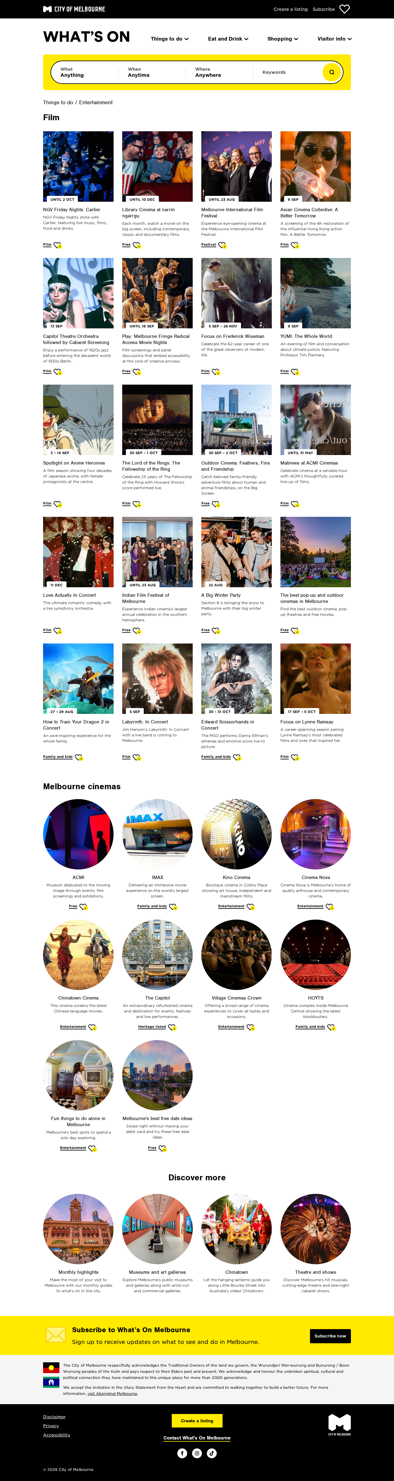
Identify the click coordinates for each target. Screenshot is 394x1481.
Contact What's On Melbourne (197, 1438)
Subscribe (324, 9)
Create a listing (291, 9)
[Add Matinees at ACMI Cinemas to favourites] (295, 504)
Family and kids (58, 756)
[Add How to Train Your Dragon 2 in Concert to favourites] (79, 757)
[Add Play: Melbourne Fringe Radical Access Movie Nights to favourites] (137, 371)
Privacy (51, 1426)
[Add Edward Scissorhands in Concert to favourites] (237, 757)
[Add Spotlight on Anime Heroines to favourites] (58, 504)
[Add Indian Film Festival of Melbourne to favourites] (137, 630)
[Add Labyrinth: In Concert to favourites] (137, 757)
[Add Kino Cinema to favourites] (251, 906)
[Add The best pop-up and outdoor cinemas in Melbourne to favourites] (295, 630)
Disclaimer (54, 1417)
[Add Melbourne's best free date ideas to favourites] (163, 1148)
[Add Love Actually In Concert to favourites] (58, 630)
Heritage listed (152, 1026)
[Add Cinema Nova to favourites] (330, 906)
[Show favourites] (344, 9)
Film (47, 244)
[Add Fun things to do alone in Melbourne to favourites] (93, 1148)
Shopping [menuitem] (279, 38)
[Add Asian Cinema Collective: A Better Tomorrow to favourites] (295, 245)
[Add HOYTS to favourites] (332, 1027)
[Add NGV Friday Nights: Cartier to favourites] (58, 245)
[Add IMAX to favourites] (173, 906)
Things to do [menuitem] (167, 38)
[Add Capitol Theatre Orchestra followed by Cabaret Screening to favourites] (58, 371)
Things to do (58, 102)
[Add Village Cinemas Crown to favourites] (251, 1027)
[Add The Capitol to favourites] (172, 1027)
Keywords (274, 72)
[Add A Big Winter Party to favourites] (216, 630)
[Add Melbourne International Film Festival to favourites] (223, 245)
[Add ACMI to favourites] (84, 906)
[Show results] (332, 72)
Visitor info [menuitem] (332, 38)
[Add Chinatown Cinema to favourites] (93, 1027)
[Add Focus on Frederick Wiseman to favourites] (216, 371)
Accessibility (56, 1435)
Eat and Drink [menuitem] (225, 38)
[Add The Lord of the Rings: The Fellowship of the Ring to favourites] (137, 504)
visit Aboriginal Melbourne (112, 1393)
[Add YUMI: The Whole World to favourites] (295, 371)
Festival (208, 244)
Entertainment (96, 102)
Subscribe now (330, 1336)
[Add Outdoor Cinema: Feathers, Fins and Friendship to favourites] (216, 504)
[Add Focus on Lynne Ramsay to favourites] (295, 757)
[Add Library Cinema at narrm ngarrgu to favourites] (137, 245)
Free (126, 244)
